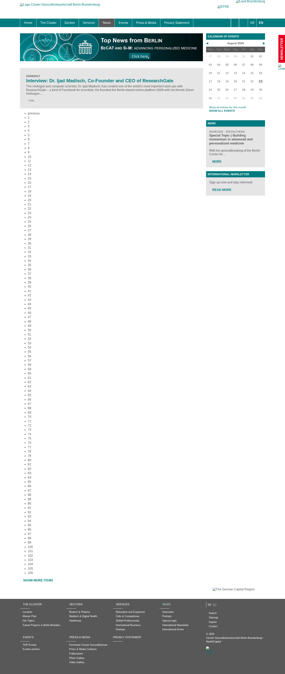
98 (29, 538)
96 (29, 529)
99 (29, 542)
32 (29, 252)
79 (29, 456)
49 (29, 325)
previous (34, 113)
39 (29, 282)
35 (29, 265)
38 (29, 278)
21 (29, 204)
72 (29, 425)
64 (29, 390)
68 (29, 408)
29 (29, 239)
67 (29, 403)
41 (29, 291)
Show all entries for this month (227, 107)
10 (29, 156)
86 (29, 486)
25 (29, 221)
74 (29, 434)
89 (29, 499)
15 (29, 178)
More (217, 161)
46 (29, 312)
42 (29, 295)
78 (29, 451)
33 (29, 256)
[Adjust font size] (243, 23)
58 (29, 364)
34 (29, 260)
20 (29, 200)
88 (29, 494)
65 (29, 395)
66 (29, 399)
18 (29, 191)
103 (30, 560)
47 (29, 317)
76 (29, 442)
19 (29, 195)
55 (29, 351)
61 (29, 378)
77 (29, 447)
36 (29, 269)
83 (29, 473)
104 (30, 564)
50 (29, 330)
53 (29, 343)
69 (29, 412)
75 (29, 438)
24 (29, 217)
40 (29, 286)
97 (29, 534)
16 (29, 182)
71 (29, 421)
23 (29, 213)
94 (29, 521)
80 (29, 460)
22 (29, 208)
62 (29, 382)
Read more (221, 189)
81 (29, 464)
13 (29, 169)
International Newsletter (228, 174)
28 (29, 234)
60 (29, 373)
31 (29, 247)
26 (29, 226)
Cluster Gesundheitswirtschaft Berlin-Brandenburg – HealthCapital (235, 639)
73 (29, 429)
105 (30, 568)
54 (29, 347)
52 (29, 338)
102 (30, 555)
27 (29, 230)
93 (29, 516)
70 (29, 416)
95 (29, 525)
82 (29, 469)
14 (29, 174)
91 (29, 507)
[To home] (60, 6)
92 (29, 512)
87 (29, 490)
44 (29, 304)
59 (29, 369)
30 (29, 243)
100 (30, 547)
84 (29, 477)
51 (29, 334)
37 (29, 273)
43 (29, 299)
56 (29, 356)
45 (29, 308)
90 (29, 503)
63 (29, 386)
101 (30, 551)
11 (29, 161)
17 (29, 187)
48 (29, 321)
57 (29, 360)
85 (29, 481)
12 (29, 165)
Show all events (222, 110)
